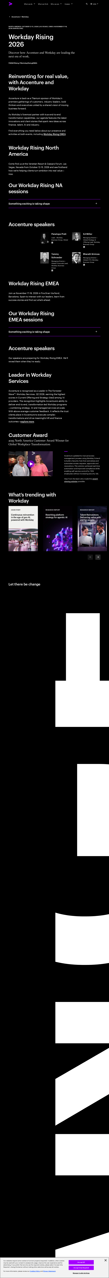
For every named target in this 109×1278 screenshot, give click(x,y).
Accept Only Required (81, 1268)
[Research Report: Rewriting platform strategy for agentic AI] (57, 528)
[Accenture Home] (11, 4)
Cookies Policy (35, 1271)
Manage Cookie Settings (81, 1273)
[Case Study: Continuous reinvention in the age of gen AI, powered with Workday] (23, 528)
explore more (27, 421)
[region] (54, 1267)
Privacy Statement (49, 1271)
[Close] (105, 1260)
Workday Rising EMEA (54, 133)
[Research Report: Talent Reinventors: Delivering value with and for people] (92, 528)
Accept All (81, 1262)
